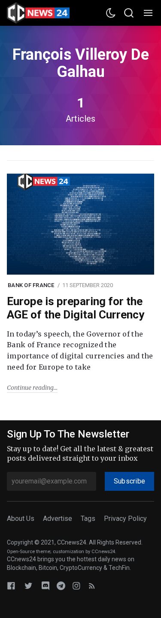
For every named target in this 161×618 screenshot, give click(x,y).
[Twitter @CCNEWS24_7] (28, 585)
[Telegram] (61, 585)
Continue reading (30, 388)
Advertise (57, 518)
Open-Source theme (28, 551)
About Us (20, 518)
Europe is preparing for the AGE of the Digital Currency (75, 308)
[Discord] (45, 585)
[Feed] (92, 585)
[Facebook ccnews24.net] (11, 585)
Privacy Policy (125, 518)
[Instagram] (76, 585)
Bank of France (31, 285)
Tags (88, 518)
